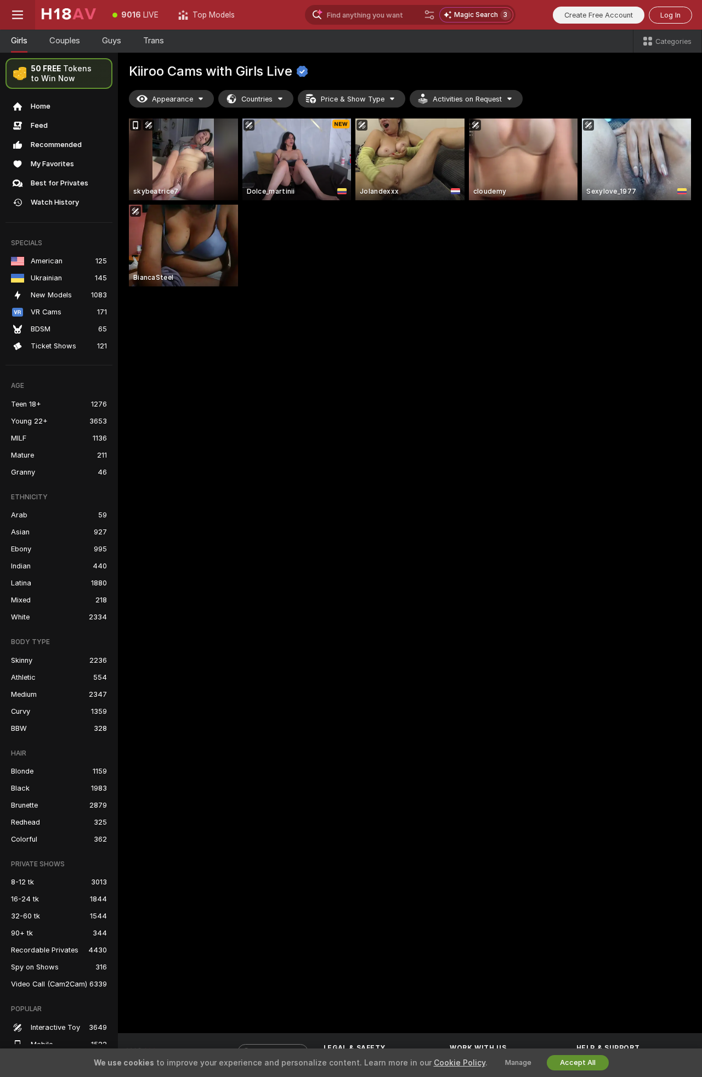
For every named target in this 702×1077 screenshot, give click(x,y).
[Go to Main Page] (69, 15)
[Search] (429, 14)
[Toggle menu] (17, 15)
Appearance (172, 99)
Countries (257, 99)
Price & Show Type (352, 99)
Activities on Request (467, 99)
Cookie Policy (459, 1062)
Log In (670, 15)
